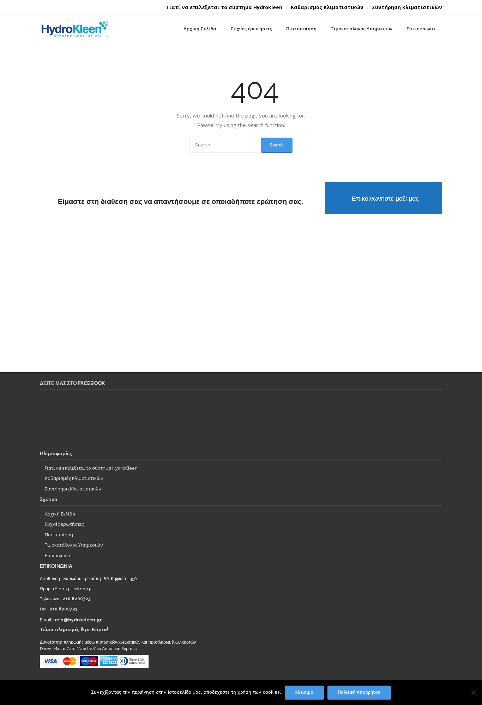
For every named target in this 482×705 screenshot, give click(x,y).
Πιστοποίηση (59, 534)
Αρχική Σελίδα (60, 514)
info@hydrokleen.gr (77, 619)
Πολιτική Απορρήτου (359, 692)
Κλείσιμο (304, 692)
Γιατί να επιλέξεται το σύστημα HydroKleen (224, 7)
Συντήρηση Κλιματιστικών (407, 7)
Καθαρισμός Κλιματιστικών (327, 7)
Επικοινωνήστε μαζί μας (385, 198)
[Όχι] (473, 692)
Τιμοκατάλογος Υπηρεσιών (74, 545)
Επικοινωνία (58, 555)
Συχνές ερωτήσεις (64, 524)
